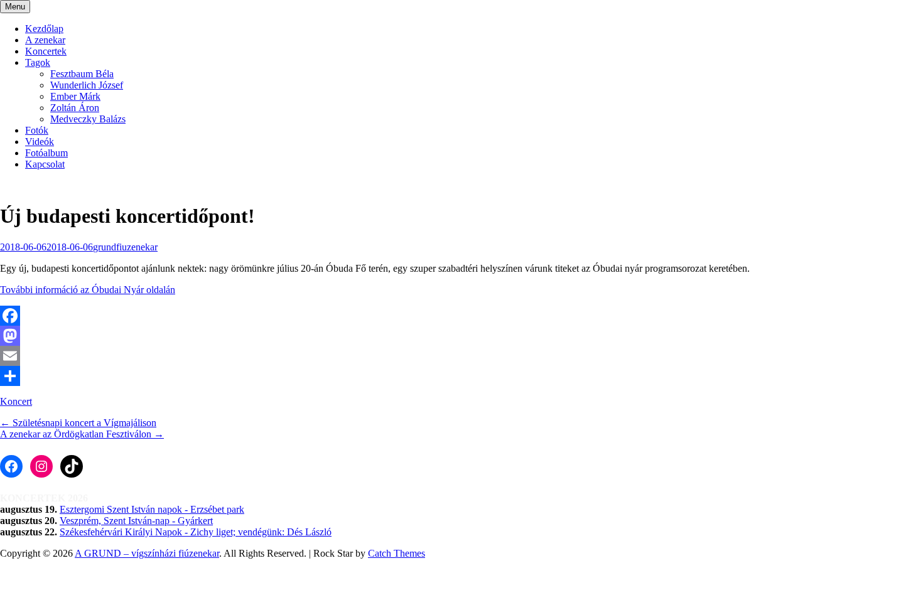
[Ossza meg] (461, 376)
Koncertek (46, 51)
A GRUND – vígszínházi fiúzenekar (147, 553)
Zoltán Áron (74, 107)
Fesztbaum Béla (82, 73)
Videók (39, 141)
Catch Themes (396, 553)
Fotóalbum (46, 152)
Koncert (16, 401)
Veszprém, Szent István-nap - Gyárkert (136, 520)
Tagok (37, 62)
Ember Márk (75, 96)
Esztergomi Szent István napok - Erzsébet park (152, 509)
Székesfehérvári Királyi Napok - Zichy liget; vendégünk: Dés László (196, 532)
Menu (15, 6)
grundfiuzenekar (125, 247)
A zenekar (45, 40)
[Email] (461, 356)
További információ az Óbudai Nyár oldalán (87, 289)
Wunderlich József (86, 85)
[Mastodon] (461, 336)
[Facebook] (461, 316)
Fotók (36, 130)
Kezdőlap (44, 28)
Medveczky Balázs (88, 119)
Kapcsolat (45, 164)
